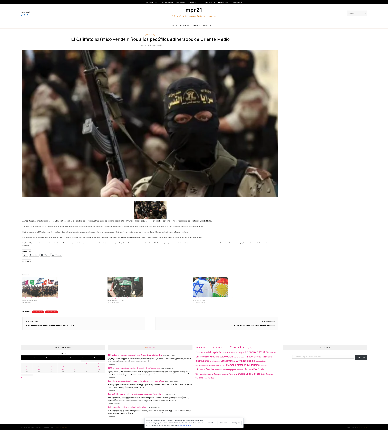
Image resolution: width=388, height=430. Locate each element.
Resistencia (237, 2)
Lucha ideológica (245, 360)
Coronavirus (237, 347)
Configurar (236, 423)
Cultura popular (230, 352)
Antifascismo (202, 347)
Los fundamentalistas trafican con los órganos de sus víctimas (41, 298)
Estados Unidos (202, 356)
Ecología (240, 352)
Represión (250, 369)
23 (99, 369)
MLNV (262, 365)
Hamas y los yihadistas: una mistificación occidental (123, 298)
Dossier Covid (152, 2)
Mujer (266, 365)
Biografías (223, 2)
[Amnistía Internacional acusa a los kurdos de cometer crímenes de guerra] (234, 287)
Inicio (174, 25)
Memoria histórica (236, 364)
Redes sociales (210, 25)
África (211, 377)
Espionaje (273, 353)
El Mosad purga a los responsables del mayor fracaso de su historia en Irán (135, 355)
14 (74, 366)
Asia (212, 347)
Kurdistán (217, 361)
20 (63, 369)
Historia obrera (242, 357)
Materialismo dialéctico (202, 365)
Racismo (240, 370)
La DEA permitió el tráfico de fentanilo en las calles (127, 407)
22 (87, 369)
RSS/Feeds (151, 347)
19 (51, 369)
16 (99, 366)
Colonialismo (225, 348)
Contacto (185, 25)
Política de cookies (60, 427)
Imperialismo (254, 356)
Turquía (232, 374)
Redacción (143, 45)
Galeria (196, 25)
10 (26, 366)
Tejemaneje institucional (204, 374)
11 (38, 366)
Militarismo (253, 364)
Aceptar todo (210, 423)
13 (63, 366)
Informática (267, 356)
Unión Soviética (267, 374)
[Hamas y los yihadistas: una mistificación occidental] (149, 287)
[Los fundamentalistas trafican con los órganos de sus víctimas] (63, 287)
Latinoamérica (228, 360)
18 (39, 369)
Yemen (205, 378)
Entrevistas (167, 2)
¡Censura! (180, 2)
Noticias (150, 35)
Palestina (218, 369)
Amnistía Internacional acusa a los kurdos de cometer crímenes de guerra (215, 298)
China (217, 347)
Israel (212, 361)
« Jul (22, 378)
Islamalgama (38, 312)
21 (74, 369)
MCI (224, 365)
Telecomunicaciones (221, 374)
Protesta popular (229, 369)
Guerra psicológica (221, 356)
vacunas (199, 377)
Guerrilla (236, 357)
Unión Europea (253, 373)
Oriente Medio (51, 312)
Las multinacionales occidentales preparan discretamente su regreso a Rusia (136, 381)
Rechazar (223, 423)
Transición (210, 2)
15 (86, 366)
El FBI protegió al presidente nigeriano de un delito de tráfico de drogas (134, 368)
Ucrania (240, 373)
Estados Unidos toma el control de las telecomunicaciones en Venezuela (134, 394)
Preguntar (361, 357)
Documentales (195, 2)
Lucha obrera (261, 361)
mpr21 (194, 10)
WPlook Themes (362, 427)
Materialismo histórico (215, 365)
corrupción (249, 348)
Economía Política (257, 352)
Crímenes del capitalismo (210, 352)
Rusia (261, 369)
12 (51, 366)
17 (26, 369)
